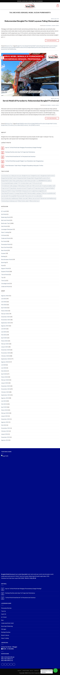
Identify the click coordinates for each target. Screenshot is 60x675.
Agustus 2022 (5, 422)
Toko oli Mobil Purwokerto (34, 125)
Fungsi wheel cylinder (39, 188)
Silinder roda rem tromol (34, 198)
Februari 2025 (5, 343)
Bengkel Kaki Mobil (22, 178)
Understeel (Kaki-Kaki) (7, 623)
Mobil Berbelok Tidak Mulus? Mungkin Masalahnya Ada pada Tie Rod (24, 165)
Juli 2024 (3, 365)
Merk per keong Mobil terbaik (48, 193)
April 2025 (4, 337)
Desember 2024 (5, 349)
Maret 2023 (4, 410)
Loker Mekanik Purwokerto (7, 193)
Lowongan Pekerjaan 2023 (20, 193)
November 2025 (5, 319)
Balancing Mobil (5, 217)
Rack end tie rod (29, 196)
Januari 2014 (4, 434)
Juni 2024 (3, 368)
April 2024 (4, 374)
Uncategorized (5, 283)
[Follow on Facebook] (2, 664)
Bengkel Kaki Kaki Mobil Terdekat (32, 46)
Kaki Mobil (4, 226)
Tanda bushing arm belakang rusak (9, 201)
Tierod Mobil (4, 274)
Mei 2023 (3, 404)
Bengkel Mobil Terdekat (51, 123)
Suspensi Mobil (5, 271)
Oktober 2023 (5, 392)
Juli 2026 (3, 298)
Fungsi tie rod (30, 188)
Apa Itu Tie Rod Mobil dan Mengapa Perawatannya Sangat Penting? (23, 147)
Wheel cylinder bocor (34, 201)
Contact (36, 670)
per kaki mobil (5, 196)
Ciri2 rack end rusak (37, 183)
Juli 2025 (3, 328)
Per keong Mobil (12, 196)
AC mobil (3, 211)
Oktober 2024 (5, 356)
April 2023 (4, 407)
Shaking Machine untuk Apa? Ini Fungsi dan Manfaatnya (20, 152)
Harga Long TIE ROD (6, 190)
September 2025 (5, 322)
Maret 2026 (4, 310)
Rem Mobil (4, 250)
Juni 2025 (3, 331)
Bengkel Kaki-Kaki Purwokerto (46, 46)
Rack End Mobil (5, 247)
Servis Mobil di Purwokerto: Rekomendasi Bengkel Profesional (31, 100)
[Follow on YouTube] (14, 664)
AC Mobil (3, 617)
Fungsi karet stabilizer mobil (49, 185)
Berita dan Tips (55, 18)
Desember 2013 (5, 437)
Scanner (3, 253)
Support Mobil (5, 268)
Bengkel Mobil (30, 178)
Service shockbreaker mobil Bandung (10, 198)
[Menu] (2, 6)
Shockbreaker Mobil (6, 259)
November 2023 (5, 389)
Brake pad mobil (31, 180)
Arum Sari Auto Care (6, 175)
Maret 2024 (4, 377)
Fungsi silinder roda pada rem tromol (18, 188)
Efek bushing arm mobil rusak (25, 185)
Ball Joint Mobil (5, 220)
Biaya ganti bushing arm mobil (20, 180)
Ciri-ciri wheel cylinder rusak (25, 183)
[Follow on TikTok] (8, 664)
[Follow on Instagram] (5, 664)
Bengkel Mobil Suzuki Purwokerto (35, 47)
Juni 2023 (3, 401)
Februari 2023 (5, 413)
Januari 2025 (4, 347)
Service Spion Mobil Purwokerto (21, 125)
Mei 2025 (3, 334)
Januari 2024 (4, 383)
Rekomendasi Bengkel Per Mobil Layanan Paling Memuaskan (32, 21)
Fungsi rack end (5, 188)
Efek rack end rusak (37, 185)
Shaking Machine (5, 632)
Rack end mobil (21, 196)
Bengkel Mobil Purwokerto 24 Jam (19, 47)
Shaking (3, 256)
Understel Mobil (5, 286)
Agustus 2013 (5, 440)
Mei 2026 (3, 304)
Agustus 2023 (5, 398)
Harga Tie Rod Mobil (16, 190)
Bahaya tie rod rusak (16, 175)
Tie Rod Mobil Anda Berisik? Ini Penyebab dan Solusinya (20, 156)
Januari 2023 (4, 416)
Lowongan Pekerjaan (6, 229)
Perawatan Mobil (6, 244)
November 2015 (5, 428)
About (19, 670)
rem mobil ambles (38, 196)
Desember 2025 (5, 316)
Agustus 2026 (5, 295)
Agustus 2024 (5, 362)
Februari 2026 (5, 313)
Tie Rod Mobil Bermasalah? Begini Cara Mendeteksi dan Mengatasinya (24, 161)
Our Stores (25, 670)
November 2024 (5, 353)
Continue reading (52, 40)
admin (57, 25)
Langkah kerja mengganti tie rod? (39, 190)
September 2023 (5, 395)
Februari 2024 (5, 380)
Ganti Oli (3, 614)
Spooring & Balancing (7, 626)
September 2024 (5, 359)
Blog (31, 670)
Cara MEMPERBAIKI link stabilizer (43, 180)
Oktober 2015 (5, 431)
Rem (2, 620)
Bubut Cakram (5, 635)
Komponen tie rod (26, 190)
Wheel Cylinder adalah (23, 201)
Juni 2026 (3, 301)
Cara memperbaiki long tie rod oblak (9, 183)
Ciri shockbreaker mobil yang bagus (9, 185)
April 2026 (4, 307)
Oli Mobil (3, 235)
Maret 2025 (4, 341)
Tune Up (3, 280)
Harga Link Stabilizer (49, 188)
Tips (2, 277)
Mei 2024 (3, 371)
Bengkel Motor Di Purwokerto (48, 47)
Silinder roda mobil (23, 198)
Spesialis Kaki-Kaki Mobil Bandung (8, 49)
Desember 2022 (5, 419)
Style (2, 265)
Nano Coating (5, 232)
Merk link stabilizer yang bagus (34, 193)
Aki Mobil (4, 214)
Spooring (3, 262)
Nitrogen (3, 629)
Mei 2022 (3, 425)
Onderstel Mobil (5, 238)
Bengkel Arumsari (26, 175)
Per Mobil (4, 241)
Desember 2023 (5, 386)
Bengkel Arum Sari (20, 46)
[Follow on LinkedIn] (11, 664)
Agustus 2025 (5, 325)
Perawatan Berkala (6, 608)
